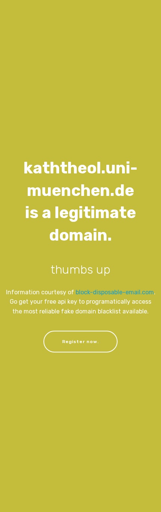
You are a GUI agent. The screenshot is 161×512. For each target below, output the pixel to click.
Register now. (80, 341)
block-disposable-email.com (115, 292)
